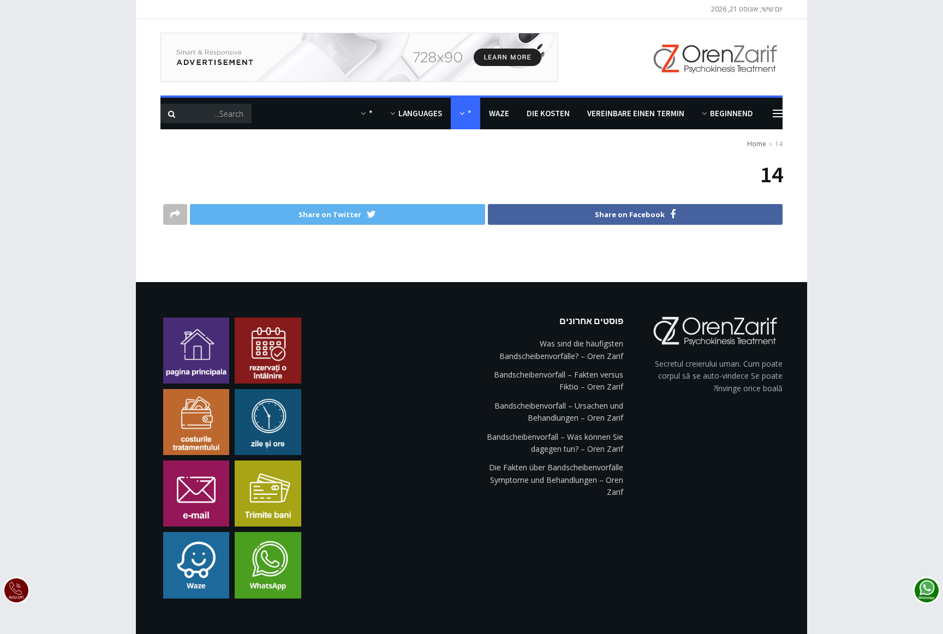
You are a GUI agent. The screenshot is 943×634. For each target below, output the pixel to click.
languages (420, 113)
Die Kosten (548, 113)
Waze (499, 113)
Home (756, 143)
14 (779, 143)
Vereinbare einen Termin (635, 113)
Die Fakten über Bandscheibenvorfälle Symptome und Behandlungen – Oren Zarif (556, 479)
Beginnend (731, 113)
